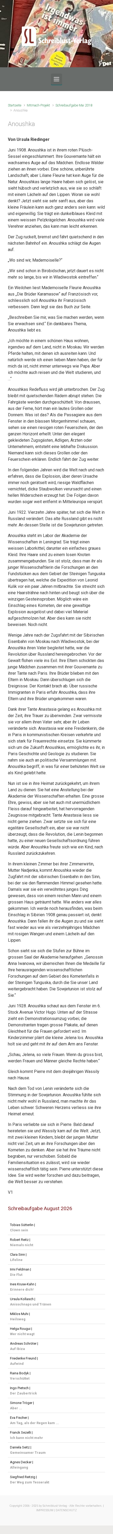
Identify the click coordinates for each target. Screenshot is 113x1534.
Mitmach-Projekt (38, 105)
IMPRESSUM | (45, 1510)
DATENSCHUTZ (66, 1510)
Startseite (14, 105)
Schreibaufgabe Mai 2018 (73, 105)
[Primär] (56, 79)
